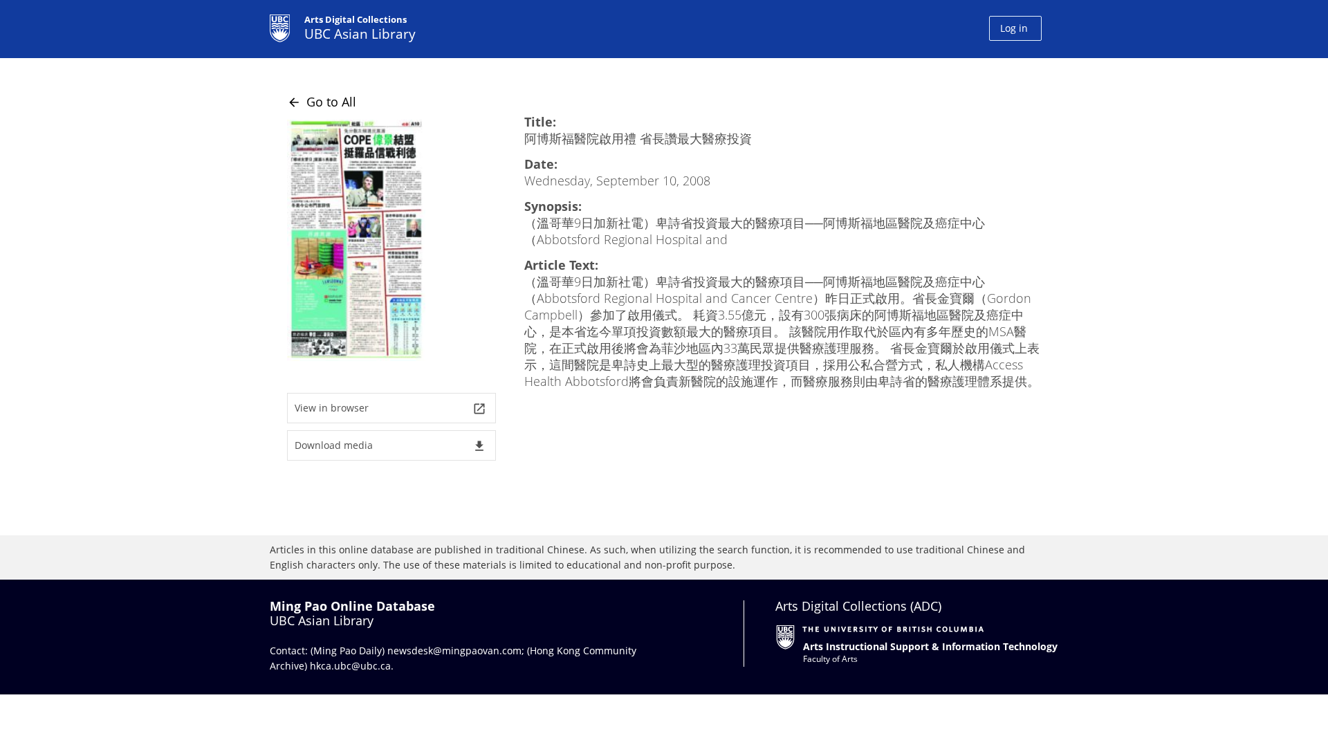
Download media (390, 446)
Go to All (321, 101)
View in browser (390, 408)
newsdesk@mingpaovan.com (454, 650)
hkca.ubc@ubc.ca (350, 665)
